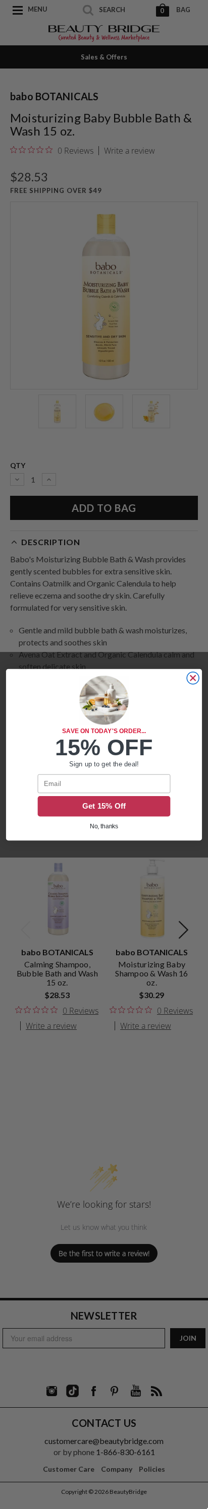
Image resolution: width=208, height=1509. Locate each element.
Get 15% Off (104, 806)
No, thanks (104, 826)
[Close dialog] (193, 678)
